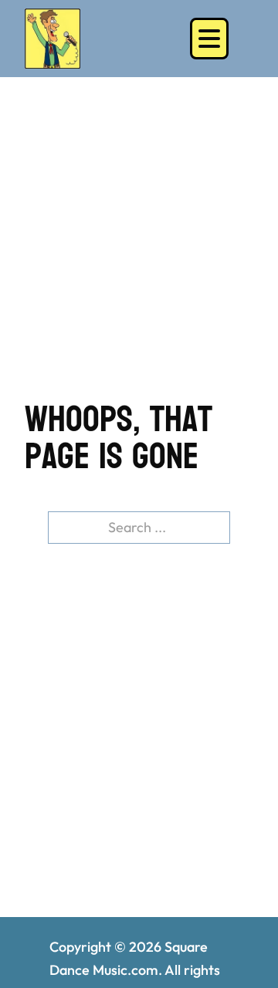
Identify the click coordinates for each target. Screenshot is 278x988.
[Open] (209, 38)
